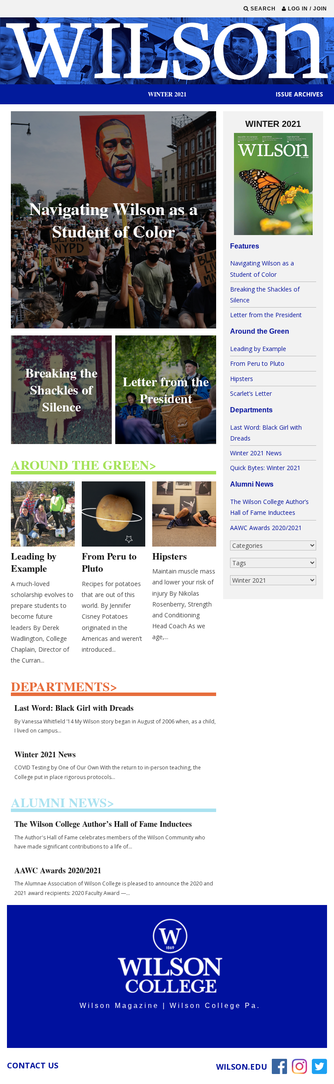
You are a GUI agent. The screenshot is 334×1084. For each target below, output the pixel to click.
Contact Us (32, 1065)
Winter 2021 (167, 94)
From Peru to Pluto (257, 363)
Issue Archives (299, 94)
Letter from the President (266, 315)
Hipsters (241, 379)
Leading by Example (258, 349)
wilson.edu (241, 1066)
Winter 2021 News (256, 453)
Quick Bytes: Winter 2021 (265, 468)
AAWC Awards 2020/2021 (266, 528)
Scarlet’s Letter (251, 393)
